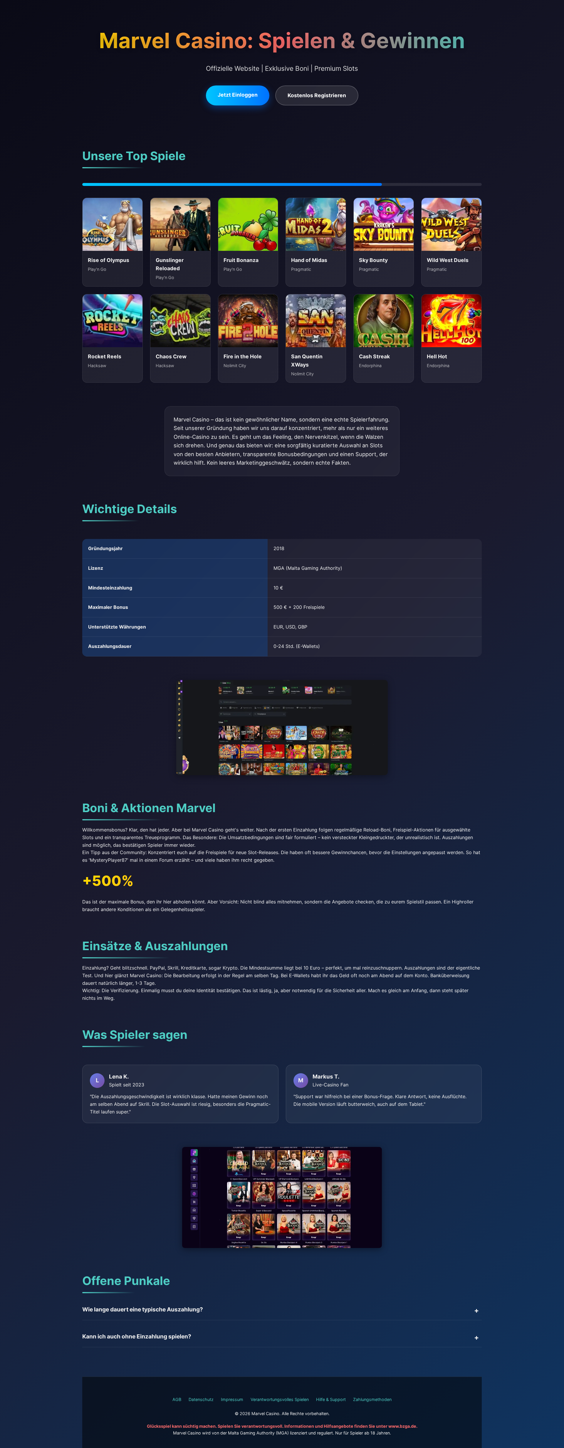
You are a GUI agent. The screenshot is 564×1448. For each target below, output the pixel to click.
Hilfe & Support (331, 1399)
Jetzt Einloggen (238, 95)
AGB (176, 1399)
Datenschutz (201, 1399)
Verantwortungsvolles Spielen (280, 1399)
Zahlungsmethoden (372, 1399)
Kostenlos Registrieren (317, 95)
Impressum (232, 1399)
